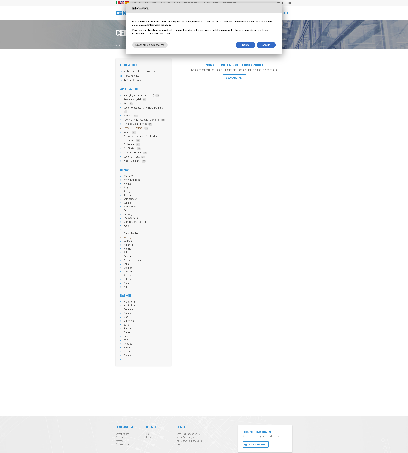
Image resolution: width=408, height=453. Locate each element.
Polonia (127, 347)
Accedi (289, 3)
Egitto (126, 324)
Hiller (126, 229)
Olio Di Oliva (132, 148)
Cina (126, 317)
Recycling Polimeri (135, 152)
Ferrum (127, 210)
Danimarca (129, 320)
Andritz (127, 183)
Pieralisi (127, 248)
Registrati (150, 437)
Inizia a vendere (256, 444)
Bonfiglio (128, 191)
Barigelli (127, 187)
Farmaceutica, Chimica (138, 123)
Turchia (127, 359)
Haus (126, 225)
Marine (129, 132)
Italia (126, 339)
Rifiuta (245, 44)
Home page (136, 3)
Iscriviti (280, 3)
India (126, 336)
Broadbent (129, 195)
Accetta (266, 44)
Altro (126, 286)
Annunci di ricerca (210, 3)
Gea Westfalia (131, 218)
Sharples (128, 267)
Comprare (165, 3)
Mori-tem (128, 241)
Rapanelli (128, 256)
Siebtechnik (129, 271)
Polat (126, 252)
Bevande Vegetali (134, 99)
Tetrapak (128, 279)
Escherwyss (130, 206)
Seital (126, 263)
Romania (128, 351)
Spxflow (127, 275)
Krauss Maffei (131, 233)
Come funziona (150, 3)
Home (118, 45)
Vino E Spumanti (134, 160)
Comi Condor (130, 198)
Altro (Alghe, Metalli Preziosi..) (141, 95)
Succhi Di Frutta (134, 156)
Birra (128, 103)
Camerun (128, 309)
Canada (127, 313)
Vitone (127, 283)
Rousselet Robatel (133, 260)
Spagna (127, 355)
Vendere (177, 3)
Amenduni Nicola (132, 179)
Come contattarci (229, 3)
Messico (128, 343)
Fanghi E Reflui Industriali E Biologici (144, 119)
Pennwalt (128, 244)
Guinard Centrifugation (135, 221)
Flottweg (128, 214)
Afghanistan (130, 301)
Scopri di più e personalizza (149, 44)
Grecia (127, 332)
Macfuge (128, 237)
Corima (127, 202)
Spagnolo (127, 2)
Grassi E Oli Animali (136, 128)
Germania (128, 328)
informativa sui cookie (159, 25)
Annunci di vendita (191, 3)
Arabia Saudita (131, 305)
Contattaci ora (234, 78)
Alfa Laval (128, 176)
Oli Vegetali (131, 144)
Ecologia (130, 115)
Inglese (122, 2)
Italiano (118, 2)
